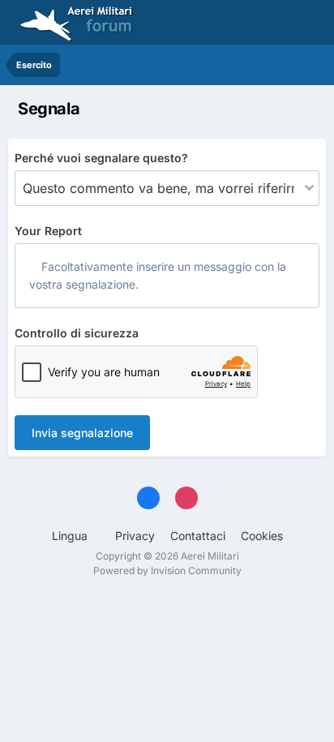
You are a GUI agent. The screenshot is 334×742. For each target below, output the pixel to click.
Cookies (262, 536)
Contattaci (197, 536)
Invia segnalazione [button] (82, 433)
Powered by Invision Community (167, 570)
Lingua (71, 536)
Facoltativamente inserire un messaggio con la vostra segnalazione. (157, 275)
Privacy (135, 536)
